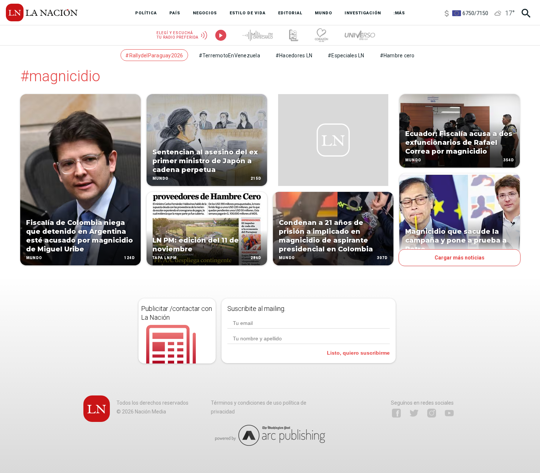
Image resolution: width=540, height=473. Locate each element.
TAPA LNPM (164, 258)
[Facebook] (396, 413)
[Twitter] (414, 413)
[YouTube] (449, 413)
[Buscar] (526, 13)
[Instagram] (432, 413)
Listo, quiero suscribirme (358, 353)
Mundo (34, 258)
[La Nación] (42, 12)
